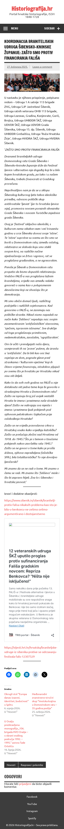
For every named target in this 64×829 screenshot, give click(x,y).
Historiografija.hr (32, 8)
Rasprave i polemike (32, 764)
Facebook (32, 796)
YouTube (32, 804)
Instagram (32, 811)
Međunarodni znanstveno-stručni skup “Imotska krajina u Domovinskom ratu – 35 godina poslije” (44, 701)
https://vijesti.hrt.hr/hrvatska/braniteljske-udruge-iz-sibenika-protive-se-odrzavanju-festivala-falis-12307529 (30, 652)
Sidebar (49, 28)
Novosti (11, 764)
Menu (14, 28)
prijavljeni (25, 783)
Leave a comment (42, 66)
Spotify (32, 818)
